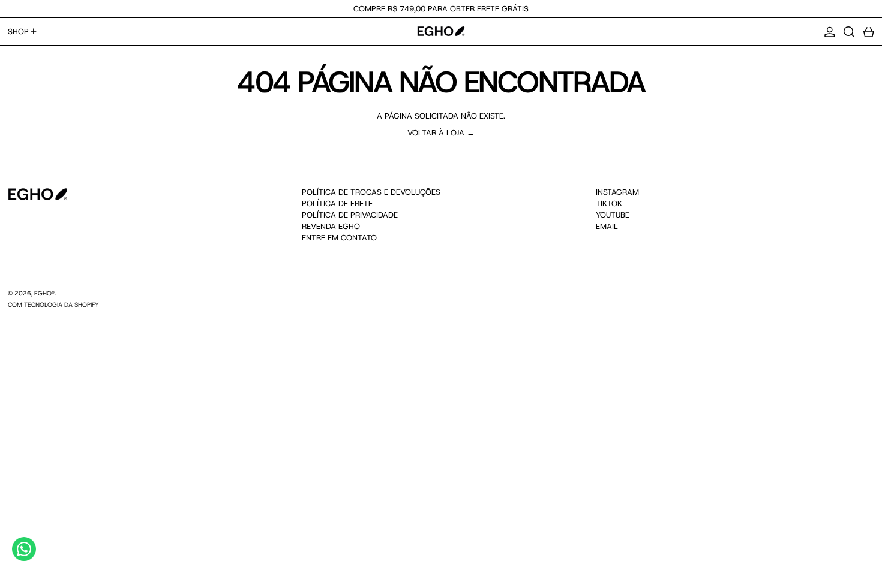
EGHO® (44, 293)
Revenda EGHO (331, 226)
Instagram (617, 192)
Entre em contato (339, 238)
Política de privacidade (350, 215)
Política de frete (337, 203)
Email (607, 226)
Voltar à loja (435, 133)
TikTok (609, 204)
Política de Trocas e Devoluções (371, 192)
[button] (849, 32)
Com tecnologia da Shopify (53, 304)
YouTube (612, 215)
